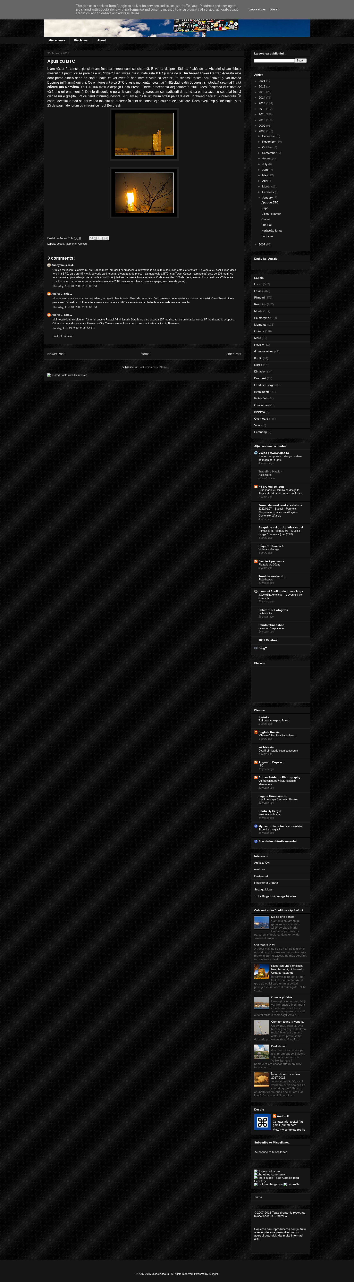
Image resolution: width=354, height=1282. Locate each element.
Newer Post (55, 354)
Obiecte (82, 243)
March (266, 186)
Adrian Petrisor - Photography (279, 777)
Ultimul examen (271, 213)
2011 (262, 114)
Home (145, 354)
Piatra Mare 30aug (269, 564)
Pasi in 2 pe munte (271, 561)
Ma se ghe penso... (283, 916)
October (267, 147)
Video (258, 425)
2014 (262, 97)
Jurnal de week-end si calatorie (280, 505)
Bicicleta (259, 411)
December (269, 136)
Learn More (257, 9)
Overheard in (262, 418)
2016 (262, 86)
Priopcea (267, 236)
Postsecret (261, 876)
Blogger (213, 1273)
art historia (266, 747)
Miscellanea (57, 40)
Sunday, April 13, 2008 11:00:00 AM (73, 328)
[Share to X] (99, 238)
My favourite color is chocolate (280, 826)
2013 (262, 103)
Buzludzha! (278, 1046)
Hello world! (265, 474)
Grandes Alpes (263, 351)
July (265, 164)
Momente (71, 243)
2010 (262, 120)
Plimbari (259, 297)
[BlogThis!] (95, 238)
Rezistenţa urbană (266, 882)
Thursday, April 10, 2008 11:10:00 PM (74, 286)
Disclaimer (81, 40)
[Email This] (91, 238)
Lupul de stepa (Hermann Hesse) (278, 799)
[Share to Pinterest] (107, 238)
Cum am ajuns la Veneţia (287, 1021)
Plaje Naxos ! (267, 579)
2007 (262, 244)
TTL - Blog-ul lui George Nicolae (275, 896)
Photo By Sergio (270, 811)
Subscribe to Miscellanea (271, 1152)
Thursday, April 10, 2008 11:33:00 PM (74, 307)
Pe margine (261, 317)
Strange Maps (263, 889)
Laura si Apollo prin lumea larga (281, 591)
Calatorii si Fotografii (273, 610)
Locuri (60, 243)
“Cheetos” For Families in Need (277, 735)
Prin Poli (266, 224)
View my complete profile (289, 1129)
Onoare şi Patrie (281, 997)
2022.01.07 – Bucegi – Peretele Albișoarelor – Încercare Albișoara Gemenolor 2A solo (278, 512)
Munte (258, 311)
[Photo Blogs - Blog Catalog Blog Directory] (280, 1181)
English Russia (269, 732)
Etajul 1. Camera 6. (271, 546)
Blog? (263, 648)
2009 (262, 125)
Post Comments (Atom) (152, 367)
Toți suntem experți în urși (274, 720)
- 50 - (262, 765)
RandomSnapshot (271, 625)
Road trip (260, 304)
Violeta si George (269, 549)
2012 (262, 108)
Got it (274, 9)
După (264, 208)
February (268, 192)
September (269, 152)
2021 (262, 81)
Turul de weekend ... (273, 576)
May (265, 175)
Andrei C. (57, 293)
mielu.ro (259, 869)
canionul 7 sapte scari (272, 628)
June (265, 169)
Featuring (260, 432)
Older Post (233, 354)
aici (256, 1238)
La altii (258, 291)
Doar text (260, 378)
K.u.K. (258, 358)
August (267, 158)
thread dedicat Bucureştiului (216, 96)
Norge (258, 364)
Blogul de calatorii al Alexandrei (281, 527)
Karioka (264, 717)
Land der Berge (264, 385)
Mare (257, 338)
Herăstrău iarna (271, 230)
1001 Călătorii (268, 640)
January (267, 197)
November (269, 141)
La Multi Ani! (266, 613)
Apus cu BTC (269, 202)
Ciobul (265, 219)
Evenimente (262, 391)
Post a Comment (62, 336)
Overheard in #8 (264, 944)
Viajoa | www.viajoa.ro (274, 452)
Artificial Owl (262, 862)
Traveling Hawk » (270, 471)
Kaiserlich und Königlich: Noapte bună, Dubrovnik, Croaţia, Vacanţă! (287, 969)
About (101, 40)
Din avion (260, 371)
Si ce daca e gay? (269, 829)
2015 (262, 92)
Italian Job (261, 398)
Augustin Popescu (272, 762)
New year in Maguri (270, 814)
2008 (262, 131)
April (265, 180)
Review (259, 344)
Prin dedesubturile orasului (278, 841)
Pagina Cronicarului (272, 796)
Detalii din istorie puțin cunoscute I (279, 750)
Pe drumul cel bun (271, 486)
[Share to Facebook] (103, 238)
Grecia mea (261, 405)
